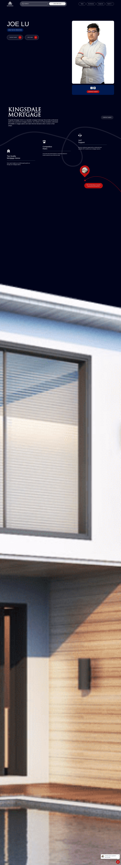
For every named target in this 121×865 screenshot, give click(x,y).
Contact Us (100, 3)
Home (82, 3)
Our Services (91, 3)
